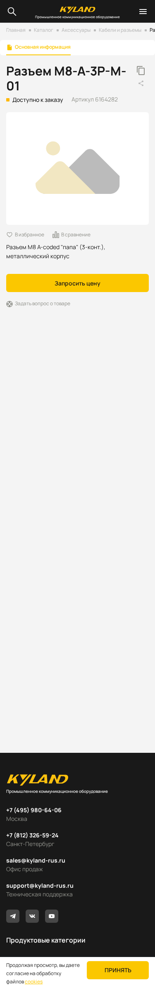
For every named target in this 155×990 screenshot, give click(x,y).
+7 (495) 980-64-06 (34, 810)
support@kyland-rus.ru (40, 885)
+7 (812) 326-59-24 (32, 835)
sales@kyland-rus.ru (35, 860)
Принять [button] (118, 970)
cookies (34, 981)
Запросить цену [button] (77, 283)
